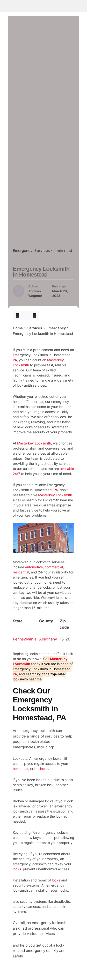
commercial (54, 567)
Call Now (41, 75)
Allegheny (48, 639)
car (25, 769)
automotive (34, 567)
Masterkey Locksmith (34, 443)
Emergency (22, 250)
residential (21, 572)
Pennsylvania (24, 639)
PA (15, 360)
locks (17, 869)
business (41, 769)
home (17, 769)
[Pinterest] (34, 315)
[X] (26, 315)
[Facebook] (17, 315)
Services (42, 250)
